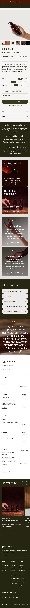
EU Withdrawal (14, 583)
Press (20, 575)
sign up (26, 555)
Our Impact (21, 568)
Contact (21, 573)
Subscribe (13, 570)
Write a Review (7, 370)
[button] (12, 52)
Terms (20, 588)
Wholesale (21, 578)
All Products (13, 575)
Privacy (20, 585)
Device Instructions (15, 578)
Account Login (14, 565)
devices (10, 208)
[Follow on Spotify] (17, 597)
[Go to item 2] (7, 43)
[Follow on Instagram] (2, 597)
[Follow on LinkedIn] (13, 597)
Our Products (22, 570)
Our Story (21, 565)
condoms (14, 210)
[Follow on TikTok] (6, 597)
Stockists (12, 568)
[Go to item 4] (18, 43)
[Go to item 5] (23, 43)
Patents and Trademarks (22, 581)
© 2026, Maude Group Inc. (17, 604)
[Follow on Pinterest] (9, 597)
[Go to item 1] (2, 43)
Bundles (12, 573)
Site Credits (25, 604)
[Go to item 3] (13, 43)
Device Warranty (14, 581)
